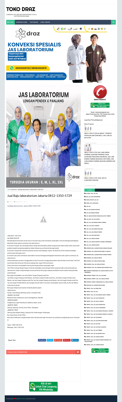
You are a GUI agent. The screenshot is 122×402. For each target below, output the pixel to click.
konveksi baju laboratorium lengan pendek (98, 254)
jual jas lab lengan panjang (94, 229)
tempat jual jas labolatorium (95, 336)
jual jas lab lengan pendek (94, 232)
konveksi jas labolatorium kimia (95, 261)
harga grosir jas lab (92, 200)
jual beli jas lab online (93, 219)
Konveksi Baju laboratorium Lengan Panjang (99, 248)
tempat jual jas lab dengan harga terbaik (98, 294)
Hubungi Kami (21, 22)
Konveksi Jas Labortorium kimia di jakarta (98, 251)
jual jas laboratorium (92, 245)
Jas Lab (88, 206)
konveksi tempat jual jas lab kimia (96, 275)
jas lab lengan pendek (92, 212)
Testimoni (34, 22)
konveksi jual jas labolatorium (95, 264)
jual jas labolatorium (92, 238)
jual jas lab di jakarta (92, 225)
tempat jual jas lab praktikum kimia (96, 320)
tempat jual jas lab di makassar (95, 304)
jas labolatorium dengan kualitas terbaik (98, 216)
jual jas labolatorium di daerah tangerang (98, 241)
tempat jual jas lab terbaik (94, 330)
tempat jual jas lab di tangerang (95, 307)
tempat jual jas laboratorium (95, 344)
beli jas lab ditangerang (93, 196)
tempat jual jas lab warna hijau (95, 333)
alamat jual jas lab (92, 193)
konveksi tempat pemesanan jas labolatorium (99, 282)
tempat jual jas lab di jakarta (95, 301)
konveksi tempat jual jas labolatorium (97, 278)
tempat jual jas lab (92, 291)
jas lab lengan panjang (93, 209)
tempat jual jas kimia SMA (93, 288)
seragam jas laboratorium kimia (95, 285)
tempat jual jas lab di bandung (95, 298)
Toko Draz (20, 9)
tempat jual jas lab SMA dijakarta (96, 327)
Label (89, 190)
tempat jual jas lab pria (93, 323)
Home (11, 22)
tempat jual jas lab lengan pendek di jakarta (99, 314)
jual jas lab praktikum (93, 235)
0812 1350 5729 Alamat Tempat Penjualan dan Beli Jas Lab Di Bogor (98, 135)
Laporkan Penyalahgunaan (93, 120)
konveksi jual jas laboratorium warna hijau (99, 267)
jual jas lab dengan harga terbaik (96, 222)
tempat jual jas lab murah (94, 317)
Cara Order (45, 22)
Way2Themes (21, 398)
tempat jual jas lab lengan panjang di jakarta (99, 311)
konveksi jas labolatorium (94, 258)
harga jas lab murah (92, 203)
